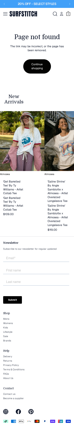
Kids (5, 327)
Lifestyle (7, 332)
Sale (5, 336)
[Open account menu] (61, 14)
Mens (6, 318)
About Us (8, 378)
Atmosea (5, 174)
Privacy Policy (11, 365)
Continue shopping (37, 66)
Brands (7, 340)
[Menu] (5, 13)
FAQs (6, 373)
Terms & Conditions (13, 369)
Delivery (7, 356)
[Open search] (55, 13)
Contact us (9, 394)
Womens (8, 323)
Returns (7, 360)
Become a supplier (13, 398)
